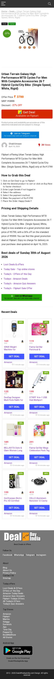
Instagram (41, 555)
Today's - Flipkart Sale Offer (18, 288)
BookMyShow (9, 634)
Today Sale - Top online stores (19, 269)
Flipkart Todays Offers (13, 598)
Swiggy (6, 621)
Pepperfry (7, 632)
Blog (5, 567)
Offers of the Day (11, 591)
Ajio (4, 627)
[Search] (49, 4)
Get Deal (14, 356)
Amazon (8, 362)
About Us (7, 570)
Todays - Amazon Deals (16, 278)
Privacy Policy (9, 573)
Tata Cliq (7, 629)
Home (4, 11)
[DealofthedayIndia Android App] (18, 647)
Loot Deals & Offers (12, 588)
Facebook (8, 555)
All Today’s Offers (11, 601)
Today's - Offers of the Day (18, 274)
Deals (12, 11)
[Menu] (3, 4)
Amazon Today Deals (13, 593)
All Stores (7, 637)
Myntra (6, 619)
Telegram (30, 555)
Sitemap (7, 578)
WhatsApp (19, 555)
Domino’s (7, 624)
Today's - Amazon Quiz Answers (20, 283)
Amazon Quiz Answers (14, 596)
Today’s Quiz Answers (13, 604)
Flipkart (12, 24)
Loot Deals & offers (14, 264)
